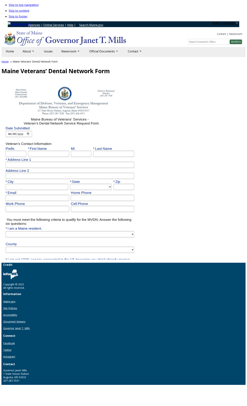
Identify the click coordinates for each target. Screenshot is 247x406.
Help (70, 25)
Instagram (9, 356)
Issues (48, 51)
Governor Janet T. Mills (16, 328)
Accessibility (10, 315)
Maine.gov (9, 301)
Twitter (7, 350)
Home (10, 51)
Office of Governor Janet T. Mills (33, 39)
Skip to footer (18, 16)
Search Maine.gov (91, 25)
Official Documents (100, 53)
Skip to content (19, 11)
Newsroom (235, 34)
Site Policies (10, 308)
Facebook (9, 343)
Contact (221, 34)
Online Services (53, 25)
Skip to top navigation (24, 5)
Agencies (34, 25)
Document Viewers (14, 321)
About (24, 53)
